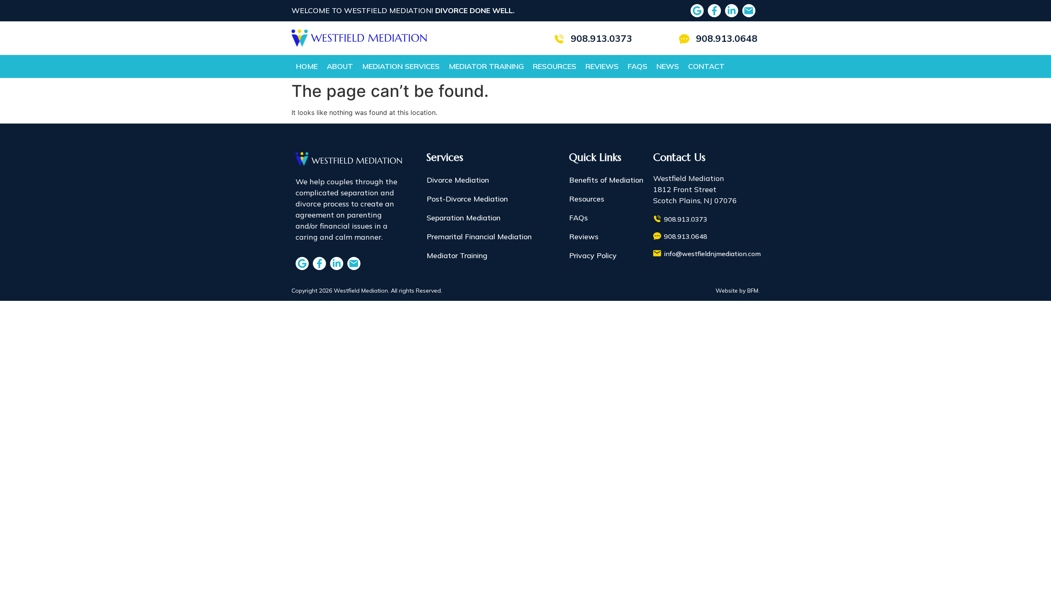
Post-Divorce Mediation (467, 199)
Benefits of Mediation (606, 180)
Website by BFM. (738, 290)
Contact (706, 66)
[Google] (697, 10)
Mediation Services (401, 66)
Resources (554, 66)
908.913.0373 (601, 38)
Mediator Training (486, 66)
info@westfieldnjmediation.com (712, 254)
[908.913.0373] (559, 39)
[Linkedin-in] (731, 10)
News (667, 66)
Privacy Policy (593, 255)
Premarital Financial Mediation (479, 236)
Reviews (602, 66)
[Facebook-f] (714, 10)
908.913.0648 (726, 38)
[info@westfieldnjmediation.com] (657, 253)
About (340, 66)
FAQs (637, 66)
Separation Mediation (463, 217)
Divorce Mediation (458, 180)
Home (307, 66)
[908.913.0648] (684, 39)
